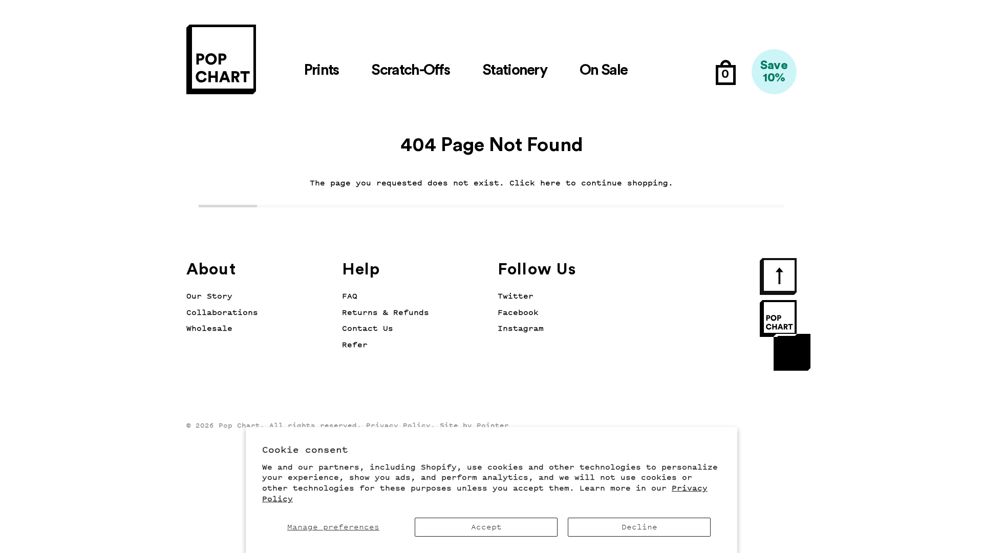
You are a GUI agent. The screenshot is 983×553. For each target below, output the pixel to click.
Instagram (521, 328)
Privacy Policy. (400, 425)
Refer (355, 345)
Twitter (515, 296)
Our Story (209, 296)
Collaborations (222, 312)
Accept (486, 527)
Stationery (514, 70)
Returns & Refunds (385, 312)
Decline (639, 527)
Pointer (493, 425)
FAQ (349, 296)
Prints (321, 70)
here (550, 183)
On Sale (603, 70)
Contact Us (367, 328)
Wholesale (209, 328)
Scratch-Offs (410, 70)
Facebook (518, 312)
